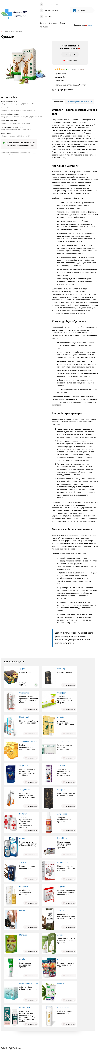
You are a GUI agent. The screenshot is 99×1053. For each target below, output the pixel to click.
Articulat (60, 910)
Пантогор (61, 668)
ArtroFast (23, 959)
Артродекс (23, 765)
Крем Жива (62, 838)
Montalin (23, 935)
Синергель (23, 886)
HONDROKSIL (25, 1007)
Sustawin (23, 814)
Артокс (60, 935)
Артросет (61, 886)
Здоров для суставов (28, 741)
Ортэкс (22, 910)
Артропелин (62, 862)
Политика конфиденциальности (11, 1048)
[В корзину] (36, 685)
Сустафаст (61, 693)
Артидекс (61, 765)
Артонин (23, 838)
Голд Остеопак (63, 1007)
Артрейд (60, 717)
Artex (59, 959)
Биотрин (61, 789)
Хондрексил (24, 789)
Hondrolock (24, 717)
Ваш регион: (83, 25)
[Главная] (2, 31)
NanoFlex (61, 983)
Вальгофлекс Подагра (28, 983)
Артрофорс (62, 814)
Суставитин (24, 693)
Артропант (23, 668)
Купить (21, 176)
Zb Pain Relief (63, 741)
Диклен (22, 862)
